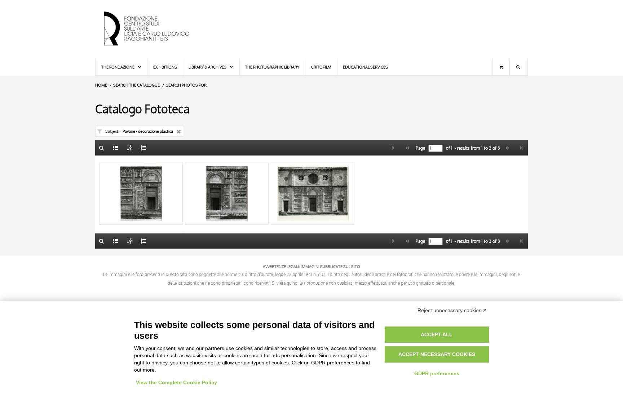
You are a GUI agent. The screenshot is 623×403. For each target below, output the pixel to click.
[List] (115, 147)
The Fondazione (118, 67)
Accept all (436, 334)
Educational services (365, 67)
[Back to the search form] (101, 147)
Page (420, 148)
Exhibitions (165, 67)
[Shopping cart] (501, 66)
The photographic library (272, 67)
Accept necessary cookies (436, 354)
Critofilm (321, 67)
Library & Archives (208, 67)
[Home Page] (153, 29)
